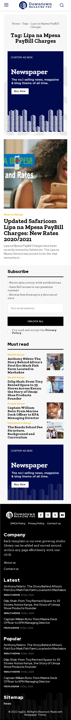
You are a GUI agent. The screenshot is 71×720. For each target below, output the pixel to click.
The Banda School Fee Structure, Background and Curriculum (25, 432)
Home (16, 23)
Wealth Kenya (16, 354)
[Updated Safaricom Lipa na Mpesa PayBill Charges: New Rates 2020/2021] (35, 174)
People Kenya (16, 403)
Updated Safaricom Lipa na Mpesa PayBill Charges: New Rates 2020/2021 (33, 230)
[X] (55, 515)
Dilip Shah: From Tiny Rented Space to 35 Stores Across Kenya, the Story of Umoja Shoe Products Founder (25, 390)
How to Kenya (13, 214)
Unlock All (35, 321)
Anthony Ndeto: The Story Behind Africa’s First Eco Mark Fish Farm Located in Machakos (25, 365)
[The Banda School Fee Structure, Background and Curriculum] (55, 430)
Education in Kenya (19, 423)
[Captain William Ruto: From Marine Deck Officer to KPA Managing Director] (55, 410)
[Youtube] (62, 515)
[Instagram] (48, 515)
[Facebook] (40, 515)
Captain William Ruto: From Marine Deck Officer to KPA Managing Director (23, 413)
